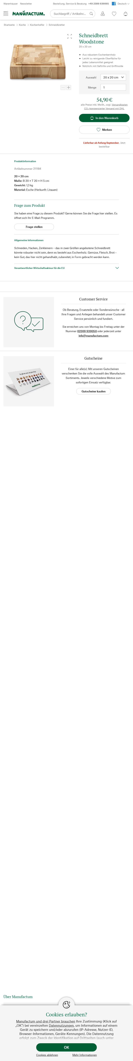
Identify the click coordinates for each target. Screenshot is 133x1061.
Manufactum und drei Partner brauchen (45, 1021)
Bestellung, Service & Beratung (81, 3)
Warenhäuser (10, 3)
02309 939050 (87, 331)
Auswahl (91, 77)
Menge (92, 87)
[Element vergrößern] (68, 87)
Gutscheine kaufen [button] (93, 391)
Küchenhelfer (37, 24)
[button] (69, 36)
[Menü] (6, 13)
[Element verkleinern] (63, 87)
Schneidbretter (57, 24)
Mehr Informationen (84, 1055)
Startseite (9, 24)
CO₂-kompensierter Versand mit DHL (104, 108)
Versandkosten (120, 104)
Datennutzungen (61, 1025)
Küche (22, 24)
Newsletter (26, 3)
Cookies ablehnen (47, 1055)
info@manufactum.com (93, 335)
